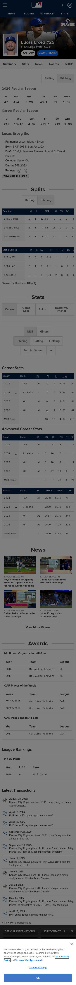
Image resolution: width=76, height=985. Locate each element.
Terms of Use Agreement (28, 960)
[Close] (72, 944)
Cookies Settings (38, 967)
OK (38, 977)
